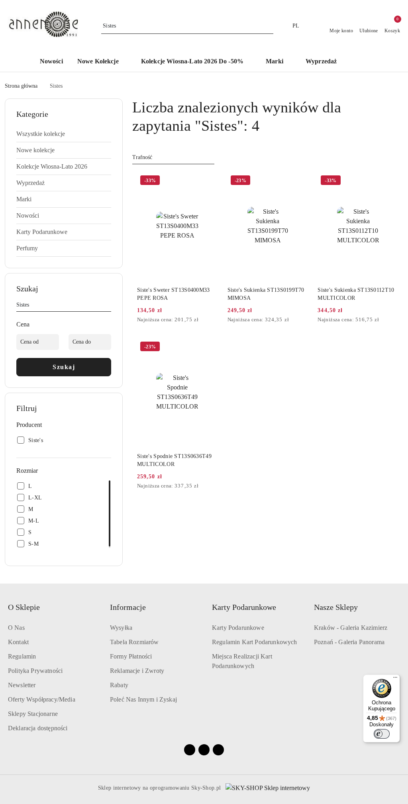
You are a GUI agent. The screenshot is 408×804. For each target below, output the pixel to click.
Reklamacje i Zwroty (137, 670)
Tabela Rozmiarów (134, 642)
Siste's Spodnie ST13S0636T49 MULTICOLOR (174, 460)
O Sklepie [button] (24, 607)
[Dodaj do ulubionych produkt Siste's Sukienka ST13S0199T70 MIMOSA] (299, 181)
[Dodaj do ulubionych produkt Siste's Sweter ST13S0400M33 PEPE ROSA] (209, 181)
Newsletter (22, 685)
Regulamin (22, 656)
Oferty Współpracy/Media (41, 699)
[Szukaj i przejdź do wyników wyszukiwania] (268, 26)
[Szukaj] (108, 306)
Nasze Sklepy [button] (336, 607)
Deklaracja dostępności (38, 728)
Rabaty (119, 685)
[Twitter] (218, 749)
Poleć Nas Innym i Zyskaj (143, 699)
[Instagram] (204, 749)
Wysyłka (121, 627)
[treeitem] (63, 134)
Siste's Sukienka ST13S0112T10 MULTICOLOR (356, 294)
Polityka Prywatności (35, 670)
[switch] (382, 734)
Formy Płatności (131, 656)
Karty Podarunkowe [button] (244, 607)
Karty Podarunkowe (238, 627)
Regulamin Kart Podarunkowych (254, 642)
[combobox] (173, 157)
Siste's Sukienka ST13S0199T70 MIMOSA (266, 294)
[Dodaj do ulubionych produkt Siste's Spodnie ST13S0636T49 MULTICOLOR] (209, 348)
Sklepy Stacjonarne (33, 713)
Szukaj (64, 367)
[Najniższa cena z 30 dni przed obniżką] (215, 320)
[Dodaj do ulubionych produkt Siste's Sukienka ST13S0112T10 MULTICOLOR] (389, 181)
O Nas (16, 627)
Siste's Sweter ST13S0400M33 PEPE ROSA (173, 294)
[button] (363, 61)
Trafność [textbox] (142, 157)
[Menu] (395, 679)
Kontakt (18, 642)
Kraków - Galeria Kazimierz (350, 627)
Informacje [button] (128, 607)
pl (296, 26)
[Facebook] (189, 749)
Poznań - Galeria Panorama (349, 642)
